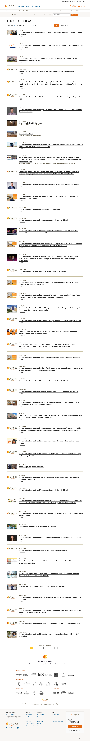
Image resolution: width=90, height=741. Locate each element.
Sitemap (54, 719)
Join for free (75, 726)
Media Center (40, 721)
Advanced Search (63, 25)
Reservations (29, 719)
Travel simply (56, 688)
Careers (39, 716)
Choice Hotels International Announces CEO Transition (39, 209)
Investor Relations (76, 10)
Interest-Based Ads (31, 738)
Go (56, 25)
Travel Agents (40, 725)
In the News (39, 10)
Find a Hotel (21, 6)
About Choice (40, 714)
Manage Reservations (66, 1)
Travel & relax (19, 679)
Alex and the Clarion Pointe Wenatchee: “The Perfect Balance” (42, 587)
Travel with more (20, 670)
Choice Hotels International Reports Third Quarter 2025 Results (43, 550)
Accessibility (79, 1)
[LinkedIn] (12, 728)
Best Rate (28, 721)
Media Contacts (62, 10)
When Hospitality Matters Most (30, 123)
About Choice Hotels (7, 10)
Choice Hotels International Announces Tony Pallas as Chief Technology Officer (49, 185)
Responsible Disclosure (57, 721)
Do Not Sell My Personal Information (44, 738)
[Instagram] (9, 728)
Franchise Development (43, 719)
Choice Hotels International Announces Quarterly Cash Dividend (43, 220)
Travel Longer (19, 688)
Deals (32, 6)
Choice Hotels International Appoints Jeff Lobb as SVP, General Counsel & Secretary (50, 357)
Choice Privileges (30, 723)
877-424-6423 (10, 714)
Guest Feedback (55, 716)
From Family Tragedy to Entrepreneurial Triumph (37, 526)
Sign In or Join (81, 6)
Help (84, 1)
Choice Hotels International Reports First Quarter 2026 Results (42, 271)
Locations (74, 1)
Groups (27, 6)
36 (58, 648)
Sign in (79, 730)
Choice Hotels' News (24, 10)
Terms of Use (8, 738)
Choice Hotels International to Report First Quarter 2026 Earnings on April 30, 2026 (50, 321)
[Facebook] (7, 728)
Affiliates (39, 723)
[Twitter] (15, 728)
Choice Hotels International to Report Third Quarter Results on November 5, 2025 (49, 623)
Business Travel (30, 725)
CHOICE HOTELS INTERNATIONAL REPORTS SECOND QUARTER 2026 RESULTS (46, 71)
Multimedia (50, 10)
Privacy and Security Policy (18, 738)
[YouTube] (18, 728)
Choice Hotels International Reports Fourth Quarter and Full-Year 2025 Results (48, 392)
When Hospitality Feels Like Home (31, 467)
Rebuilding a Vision (26, 134)
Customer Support (56, 714)
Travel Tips (37, 6)
